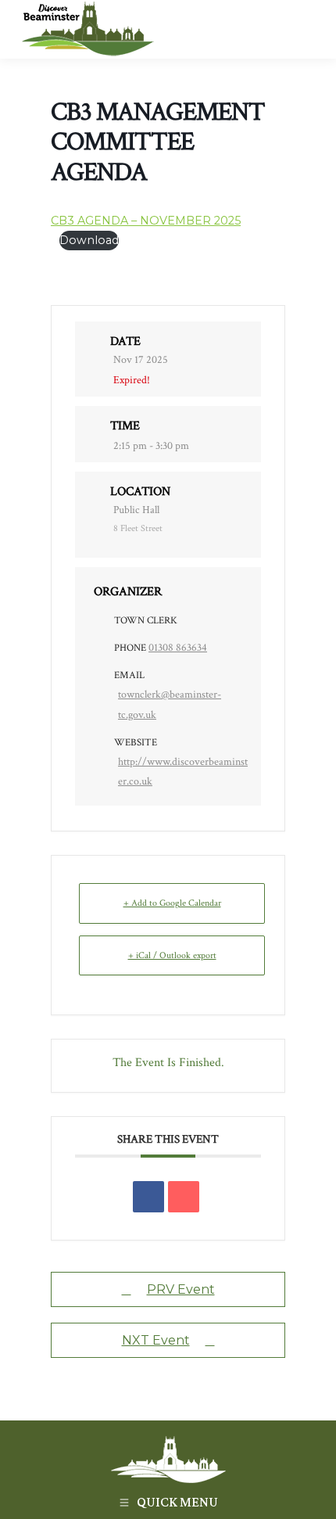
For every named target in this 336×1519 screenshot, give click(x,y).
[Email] (183, 1196)
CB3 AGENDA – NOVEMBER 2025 (146, 221)
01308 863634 (177, 648)
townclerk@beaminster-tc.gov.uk (169, 704)
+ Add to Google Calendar (172, 903)
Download (89, 240)
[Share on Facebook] (148, 1196)
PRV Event (181, 1289)
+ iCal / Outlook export (172, 955)
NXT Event (156, 1340)
